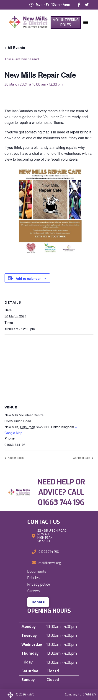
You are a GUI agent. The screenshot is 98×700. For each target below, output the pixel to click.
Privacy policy (38, 584)
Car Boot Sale (82, 457)
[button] (86, 22)
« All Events (15, 47)
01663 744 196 (61, 502)
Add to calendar (28, 278)
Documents (36, 571)
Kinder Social (15, 457)
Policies (33, 577)
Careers (33, 591)
